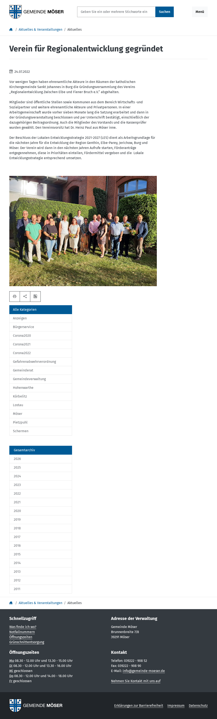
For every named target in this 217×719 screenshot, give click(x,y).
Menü (200, 12)
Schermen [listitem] (20, 431)
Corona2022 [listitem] (22, 353)
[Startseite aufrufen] (36, 12)
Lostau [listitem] (18, 405)
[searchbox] (116, 12)
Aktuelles (74, 30)
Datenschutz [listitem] (198, 706)
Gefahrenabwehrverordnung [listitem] (34, 362)
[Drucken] (14, 296)
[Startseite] (11, 30)
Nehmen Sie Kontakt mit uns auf (135, 681)
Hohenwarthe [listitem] (23, 388)
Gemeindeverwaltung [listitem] (29, 379)
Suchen (164, 12)
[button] (25, 296)
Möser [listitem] (17, 414)
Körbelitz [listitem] (20, 396)
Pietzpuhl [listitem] (20, 422)
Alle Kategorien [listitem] (24, 310)
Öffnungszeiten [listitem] (20, 637)
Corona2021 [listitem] (22, 344)
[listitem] (40, 450)
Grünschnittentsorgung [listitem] (26, 642)
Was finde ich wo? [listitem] (22, 627)
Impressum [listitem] (176, 706)
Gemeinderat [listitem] (23, 370)
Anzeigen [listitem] (20, 318)
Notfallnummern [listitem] (22, 632)
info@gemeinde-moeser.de (144, 671)
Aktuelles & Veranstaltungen (40, 30)
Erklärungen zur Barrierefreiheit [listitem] (138, 706)
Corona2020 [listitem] (22, 336)
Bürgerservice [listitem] (23, 327)
